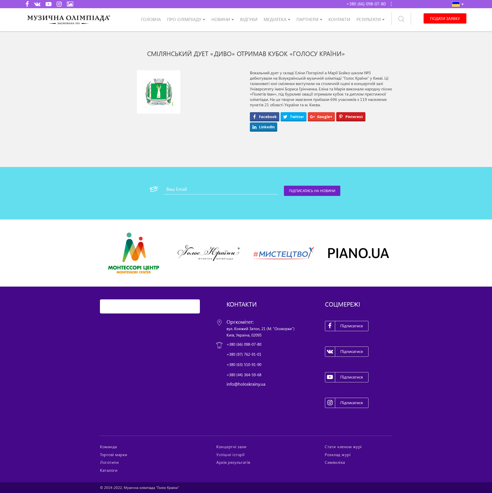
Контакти (339, 19)
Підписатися (351, 326)
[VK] (37, 4)
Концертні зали (231, 446)
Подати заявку (445, 18)
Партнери (307, 19)
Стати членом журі (343, 446)
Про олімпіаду (184, 19)
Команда (108, 446)
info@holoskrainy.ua (246, 384)
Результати (368, 19)
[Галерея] (70, 4)
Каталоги (108, 470)
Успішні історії (230, 454)
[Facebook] (27, 4)
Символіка (335, 462)
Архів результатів (233, 462)
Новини (220, 19)
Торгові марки (113, 454)
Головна (151, 19)
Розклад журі (338, 454)
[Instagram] (59, 4)
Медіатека (275, 19)
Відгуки (249, 19)
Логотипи (109, 462)
